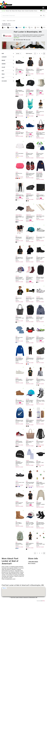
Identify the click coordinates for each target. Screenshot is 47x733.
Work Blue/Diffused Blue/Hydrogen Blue (17, 548)
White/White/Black (28, 549)
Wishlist (43, 10)
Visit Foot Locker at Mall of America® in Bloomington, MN (24, 597)
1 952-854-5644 (19, 39)
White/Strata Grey (38, 95)
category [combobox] (4, 57)
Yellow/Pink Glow (28, 117)
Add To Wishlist (23, 57)
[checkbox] (4, 27)
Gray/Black (17, 342)
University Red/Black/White (40, 446)
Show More (16, 37)
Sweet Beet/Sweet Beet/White (31, 487)
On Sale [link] (3, 10)
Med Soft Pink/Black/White (38, 446)
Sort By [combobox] (17, 53)
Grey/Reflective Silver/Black (16, 74)
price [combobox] (3, 74)
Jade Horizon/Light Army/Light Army (16, 548)
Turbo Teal (19, 486)
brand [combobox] (3, 60)
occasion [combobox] (4, 81)
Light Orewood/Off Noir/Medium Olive (17, 446)
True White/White (17, 74)
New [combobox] (3, 53)
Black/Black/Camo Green (28, 75)
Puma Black (36, 116)
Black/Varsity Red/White (16, 446)
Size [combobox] (3, 70)
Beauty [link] (19, 10)
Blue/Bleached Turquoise (26, 117)
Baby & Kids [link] (15, 10)
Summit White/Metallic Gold (17, 117)
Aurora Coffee (26, 426)
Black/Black (16, 96)
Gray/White (17, 242)
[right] (38, 10)
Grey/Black (26, 96)
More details (31, 563)
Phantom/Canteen (28, 136)
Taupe (17, 322)
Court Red (19, 178)
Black (17, 178)
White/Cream (36, 95)
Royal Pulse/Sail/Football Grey (29, 136)
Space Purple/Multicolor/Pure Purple (31, 136)
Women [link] (7, 10)
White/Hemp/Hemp (32, 487)
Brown (28, 200)
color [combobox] (3, 67)
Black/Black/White (36, 446)
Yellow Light (17, 157)
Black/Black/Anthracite (36, 282)
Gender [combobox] (3, 63)
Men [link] (11, 10)
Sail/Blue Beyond (28, 364)
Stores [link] (35, 10)
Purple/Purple (17, 486)
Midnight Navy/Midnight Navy (17, 221)
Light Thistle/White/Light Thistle (29, 487)
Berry (16, 178)
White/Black (19, 74)
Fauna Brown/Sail (38, 385)
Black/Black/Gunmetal (36, 466)
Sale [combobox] (3, 77)
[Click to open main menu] (43, 7)
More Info (27, 39)
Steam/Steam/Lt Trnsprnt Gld (40, 466)
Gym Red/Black (26, 364)
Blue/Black (16, 342)
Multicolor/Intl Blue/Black (26, 136)
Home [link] (23, 10)
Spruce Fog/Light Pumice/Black (29, 75)
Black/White (16, 242)
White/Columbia (28, 96)
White (16, 157)
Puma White (38, 116)
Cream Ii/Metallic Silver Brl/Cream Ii (38, 466)
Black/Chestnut (17, 96)
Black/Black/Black (26, 75)
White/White (32, 136)
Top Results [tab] (6, 23)
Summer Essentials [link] (29, 10)
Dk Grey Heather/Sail (36, 385)
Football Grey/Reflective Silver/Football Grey (38, 282)
